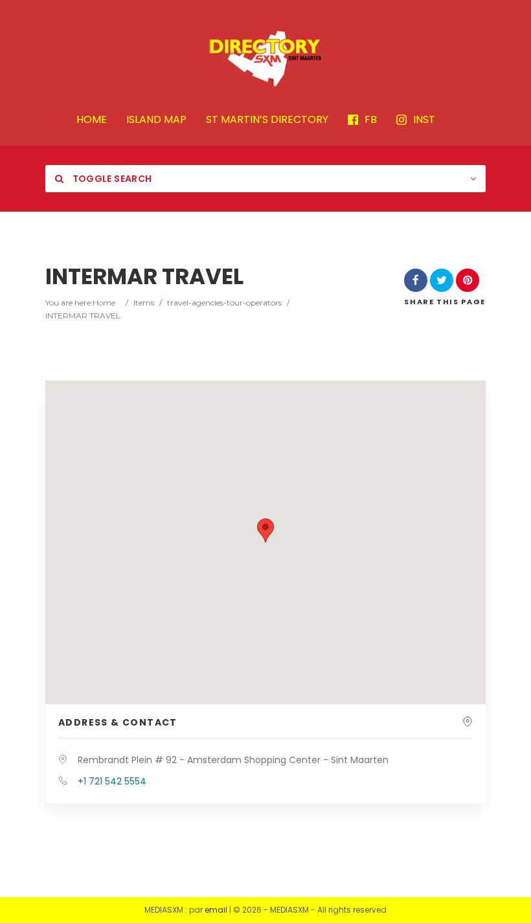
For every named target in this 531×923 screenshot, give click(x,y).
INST (424, 120)
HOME (91, 120)
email (216, 909)
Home (104, 302)
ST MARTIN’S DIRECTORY (267, 120)
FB (371, 120)
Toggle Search (111, 178)
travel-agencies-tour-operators (224, 302)
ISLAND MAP (156, 120)
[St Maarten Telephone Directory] (265, 58)
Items (143, 302)
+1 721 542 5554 (112, 781)
